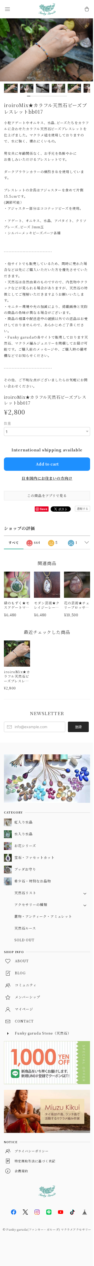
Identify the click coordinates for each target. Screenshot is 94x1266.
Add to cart (47, 464)
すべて (14, 542)
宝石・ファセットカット (34, 857)
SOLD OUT (24, 939)
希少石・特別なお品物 (32, 880)
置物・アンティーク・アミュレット (43, 916)
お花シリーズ (25, 845)
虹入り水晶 (23, 822)
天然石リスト (25, 892)
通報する (82, 508)
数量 (7, 423)
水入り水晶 (23, 833)
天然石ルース (25, 928)
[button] (7, 9)
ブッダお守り (25, 869)
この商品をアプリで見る (47, 495)
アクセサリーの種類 (30, 904)
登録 (78, 726)
